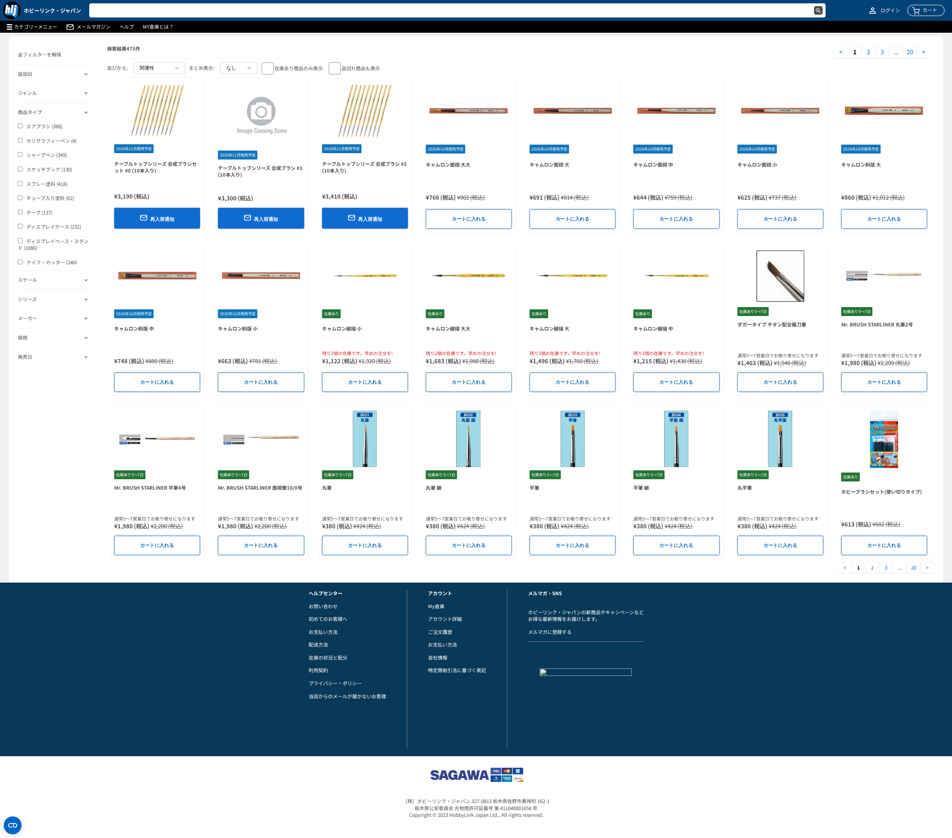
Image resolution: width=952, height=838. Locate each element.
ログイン (890, 10)
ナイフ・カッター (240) (51, 262)
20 (910, 52)
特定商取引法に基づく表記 (457, 670)
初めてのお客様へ (328, 618)
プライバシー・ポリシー (335, 683)
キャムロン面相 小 (757, 164)
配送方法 (318, 644)
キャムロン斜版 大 (861, 164)
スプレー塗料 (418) (46, 184)
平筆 (534, 487)
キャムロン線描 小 (342, 328)
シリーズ (27, 299)
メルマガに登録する (550, 631)
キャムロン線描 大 (549, 328)
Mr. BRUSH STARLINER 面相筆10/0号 (260, 487)
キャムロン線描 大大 (448, 328)
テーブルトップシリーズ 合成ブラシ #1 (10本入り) (260, 171)
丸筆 (327, 487)
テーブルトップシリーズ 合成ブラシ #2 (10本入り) (364, 167)
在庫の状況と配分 (328, 657)
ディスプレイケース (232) (53, 226)
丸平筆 (744, 487)
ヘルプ (126, 26)
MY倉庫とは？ (158, 26)
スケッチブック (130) (49, 169)
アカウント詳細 (445, 618)
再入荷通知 (162, 219)
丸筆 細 (433, 487)
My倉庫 (436, 606)
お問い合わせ (323, 606)
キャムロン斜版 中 (134, 328)
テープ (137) (39, 212)
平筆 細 (641, 487)
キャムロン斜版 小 (238, 328)
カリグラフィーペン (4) (51, 141)
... (896, 52)
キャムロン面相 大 (549, 164)
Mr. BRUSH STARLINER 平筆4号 (150, 487)
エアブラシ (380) (44, 126)
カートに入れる (469, 219)
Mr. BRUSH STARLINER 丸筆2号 (877, 324)
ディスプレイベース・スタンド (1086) (53, 245)
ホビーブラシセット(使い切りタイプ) (881, 491)
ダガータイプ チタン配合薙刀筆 (771, 324)
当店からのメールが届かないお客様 (347, 696)
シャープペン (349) (46, 155)
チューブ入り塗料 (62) (50, 198)
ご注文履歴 (440, 631)
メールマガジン (93, 26)
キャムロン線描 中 (653, 328)
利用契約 (318, 670)
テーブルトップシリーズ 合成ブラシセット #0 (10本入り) (155, 167)
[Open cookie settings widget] (13, 825)
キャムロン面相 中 (653, 164)
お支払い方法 (323, 631)
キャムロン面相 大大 (448, 164)
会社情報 (437, 657)
